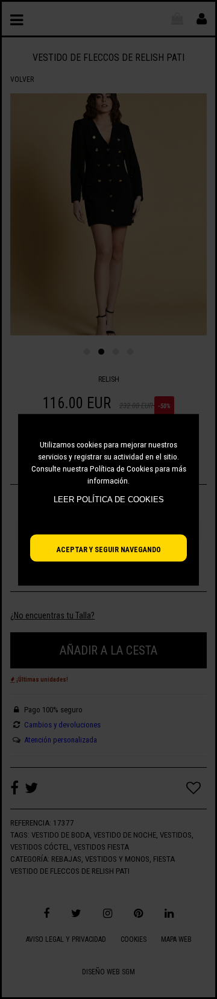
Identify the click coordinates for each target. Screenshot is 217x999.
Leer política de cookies (109, 499)
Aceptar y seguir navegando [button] (109, 548)
